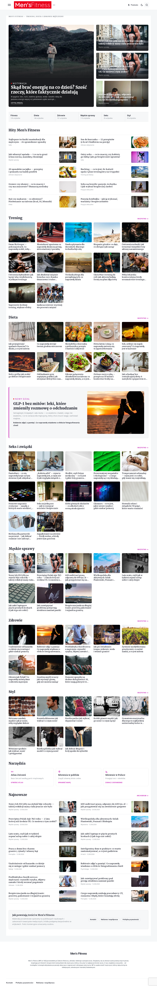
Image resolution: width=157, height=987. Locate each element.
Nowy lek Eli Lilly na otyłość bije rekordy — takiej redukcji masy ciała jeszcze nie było (122, 42)
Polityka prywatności (131, 919)
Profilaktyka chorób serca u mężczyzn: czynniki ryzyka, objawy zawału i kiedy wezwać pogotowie (27, 879)
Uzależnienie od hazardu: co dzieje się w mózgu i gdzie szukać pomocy (27, 864)
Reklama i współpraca (109, 919)
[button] (9, 5)
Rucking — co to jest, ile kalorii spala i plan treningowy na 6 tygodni (100, 170)
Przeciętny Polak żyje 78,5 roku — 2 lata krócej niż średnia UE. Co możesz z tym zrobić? (115, 69)
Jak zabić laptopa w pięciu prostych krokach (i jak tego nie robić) (99, 835)
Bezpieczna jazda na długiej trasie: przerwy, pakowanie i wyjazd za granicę (29, 894)
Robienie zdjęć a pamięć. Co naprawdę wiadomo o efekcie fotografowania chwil (46, 423)
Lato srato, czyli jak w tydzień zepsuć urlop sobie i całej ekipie (25, 835)
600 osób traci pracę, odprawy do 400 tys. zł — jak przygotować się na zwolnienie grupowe (116, 97)
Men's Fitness (78, 953)
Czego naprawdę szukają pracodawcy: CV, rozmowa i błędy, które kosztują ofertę (102, 894)
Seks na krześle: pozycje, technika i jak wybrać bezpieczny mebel (99, 185)
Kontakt (93, 919)
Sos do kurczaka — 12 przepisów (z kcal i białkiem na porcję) (97, 140)
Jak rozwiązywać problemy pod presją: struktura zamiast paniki (97, 879)
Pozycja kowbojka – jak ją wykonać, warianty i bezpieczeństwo (99, 200)
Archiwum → (142, 796)
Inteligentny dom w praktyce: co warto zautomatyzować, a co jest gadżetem (101, 849)
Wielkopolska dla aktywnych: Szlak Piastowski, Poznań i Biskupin (99, 820)
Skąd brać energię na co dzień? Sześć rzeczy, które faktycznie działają (49, 90)
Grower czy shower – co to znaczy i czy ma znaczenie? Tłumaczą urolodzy (28, 185)
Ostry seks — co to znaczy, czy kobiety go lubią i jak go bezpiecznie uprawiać (100, 155)
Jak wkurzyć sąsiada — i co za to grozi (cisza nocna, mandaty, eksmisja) (28, 155)
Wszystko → (142, 219)
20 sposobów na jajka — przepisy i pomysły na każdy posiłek (26, 170)
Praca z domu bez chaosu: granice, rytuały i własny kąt (23, 849)
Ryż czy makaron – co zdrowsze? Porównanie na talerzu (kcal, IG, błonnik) (30, 200)
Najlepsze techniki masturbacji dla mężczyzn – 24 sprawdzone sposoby (27, 140)
